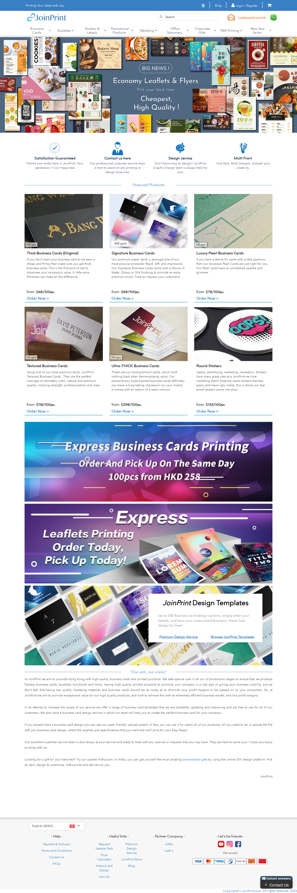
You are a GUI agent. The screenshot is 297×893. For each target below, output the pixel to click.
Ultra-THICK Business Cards (135, 366)
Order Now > (38, 298)
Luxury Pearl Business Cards (220, 253)
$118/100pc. (41, 405)
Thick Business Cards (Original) (52, 253)
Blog (218, 5)
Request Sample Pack (104, 846)
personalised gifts (194, 759)
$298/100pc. (127, 405)
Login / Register (246, 6)
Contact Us (56, 857)
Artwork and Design (104, 868)
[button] (18, 85)
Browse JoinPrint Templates (232, 637)
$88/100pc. (126, 292)
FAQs (56, 864)
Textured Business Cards (47, 366)
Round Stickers (208, 366)
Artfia (169, 844)
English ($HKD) (58, 825)
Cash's (168, 851)
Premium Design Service (178, 637)
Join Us (104, 877)
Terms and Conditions (56, 851)
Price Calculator (104, 857)
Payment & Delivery (56, 844)
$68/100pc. (41, 292)
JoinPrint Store (131, 859)
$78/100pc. (210, 292)
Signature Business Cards (133, 253)
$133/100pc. (211, 405)
